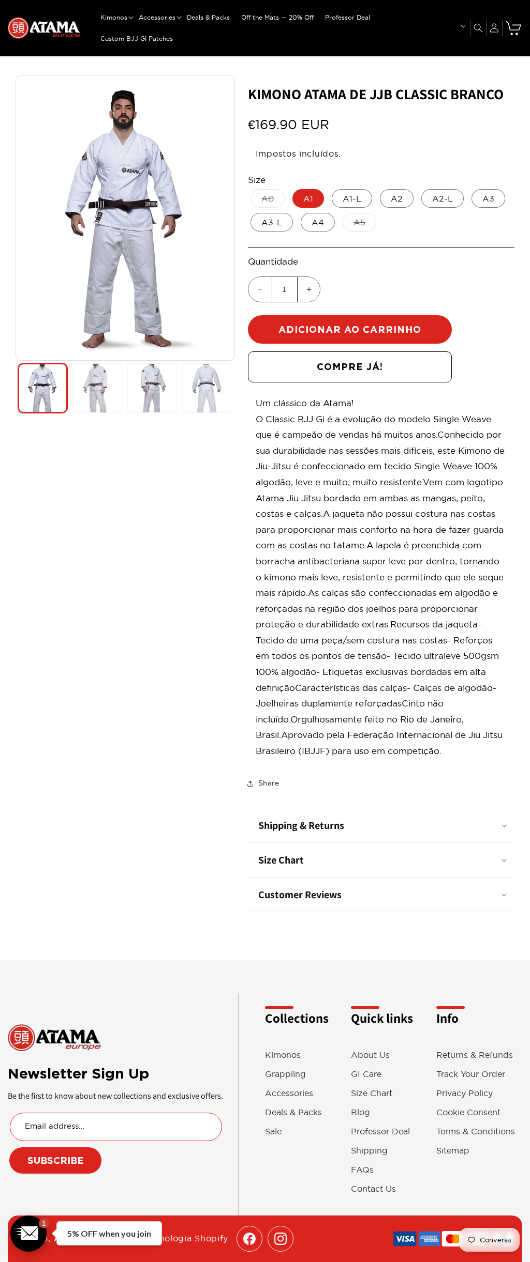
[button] (114, 17)
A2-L (442, 198)
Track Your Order (470, 1074)
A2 (397, 198)
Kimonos (283, 1055)
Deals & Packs (293, 1112)
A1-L (352, 198)
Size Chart (371, 1093)
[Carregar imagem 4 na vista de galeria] (206, 387)
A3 (488, 198)
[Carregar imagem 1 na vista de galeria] (42, 387)
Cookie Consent (468, 1112)
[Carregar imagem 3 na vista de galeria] (151, 387)
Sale (273, 1131)
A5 (365, 224)
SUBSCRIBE (55, 1160)
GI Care (366, 1074)
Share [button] (268, 783)
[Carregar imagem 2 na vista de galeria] (97, 387)
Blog (360, 1112)
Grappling (285, 1074)
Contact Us (373, 1188)
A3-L (271, 222)
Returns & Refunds (474, 1055)
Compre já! (350, 366)
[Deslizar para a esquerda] (26, 218)
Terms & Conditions (475, 1131)
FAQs (362, 1169)
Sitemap (452, 1150)
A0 (273, 200)
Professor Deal (380, 1131)
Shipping (369, 1150)
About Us (370, 1055)
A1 (308, 198)
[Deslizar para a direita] (224, 218)
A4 (318, 222)
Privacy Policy (464, 1093)
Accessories (289, 1093)
